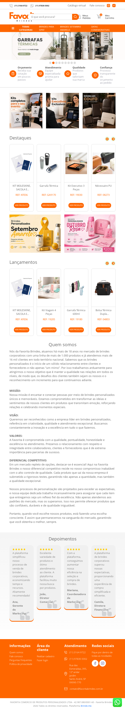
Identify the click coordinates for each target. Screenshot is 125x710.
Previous (107, 139)
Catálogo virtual (77, 5)
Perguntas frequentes (20, 660)
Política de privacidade (20, 664)
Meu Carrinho (109, 16)
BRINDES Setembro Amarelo (70, 28)
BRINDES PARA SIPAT (46, 28)
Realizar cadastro (45, 656)
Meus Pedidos (86, 16)
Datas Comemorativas (100, 28)
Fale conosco (97, 5)
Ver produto (21, 205)
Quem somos (16, 652)
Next (113, 139)
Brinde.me (86, 705)
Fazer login (42, 660)
